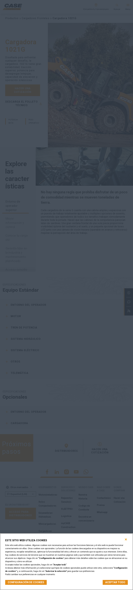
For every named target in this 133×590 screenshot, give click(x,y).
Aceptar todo (115, 582)
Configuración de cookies (26, 582)
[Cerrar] (126, 539)
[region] (66, 561)
